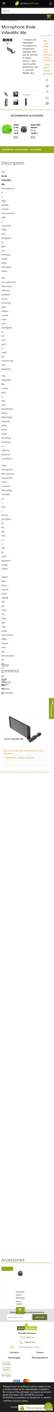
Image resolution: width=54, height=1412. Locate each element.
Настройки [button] (15, 1407)
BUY (16, 137)
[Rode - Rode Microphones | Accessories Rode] (7, 41)
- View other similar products (47, 69)
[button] (47, 82)
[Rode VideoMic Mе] (24, 729)
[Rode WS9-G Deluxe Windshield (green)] (6, 129)
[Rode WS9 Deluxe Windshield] (23, 129)
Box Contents (21, 149)
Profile (50, 3)
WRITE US (30, 1337)
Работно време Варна (38, 1407)
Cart (49, 15)
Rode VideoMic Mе (13, 739)
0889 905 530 (30, 1342)
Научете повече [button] (20, 1400)
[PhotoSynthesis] (27, 3)
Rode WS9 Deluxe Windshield (36, 127)
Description (8, 149)
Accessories (35, 149)
